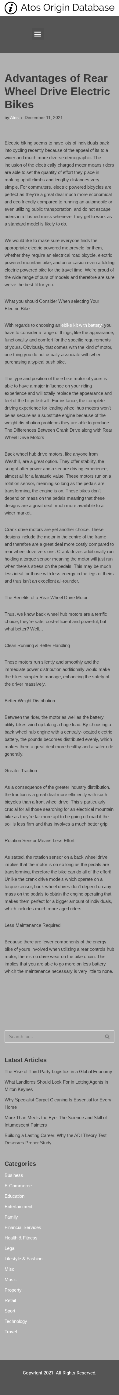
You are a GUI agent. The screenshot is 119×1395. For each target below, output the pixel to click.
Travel (11, 1331)
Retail (10, 1300)
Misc (9, 1269)
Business (14, 1175)
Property (13, 1290)
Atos (14, 117)
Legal (10, 1248)
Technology (16, 1321)
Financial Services (23, 1227)
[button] (38, 34)
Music (11, 1279)
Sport (10, 1310)
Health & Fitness (21, 1237)
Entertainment (18, 1206)
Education (14, 1196)
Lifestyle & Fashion (23, 1258)
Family (11, 1217)
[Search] (107, 1036)
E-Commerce (18, 1185)
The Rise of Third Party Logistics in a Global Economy (58, 1071)
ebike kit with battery (81, 325)
